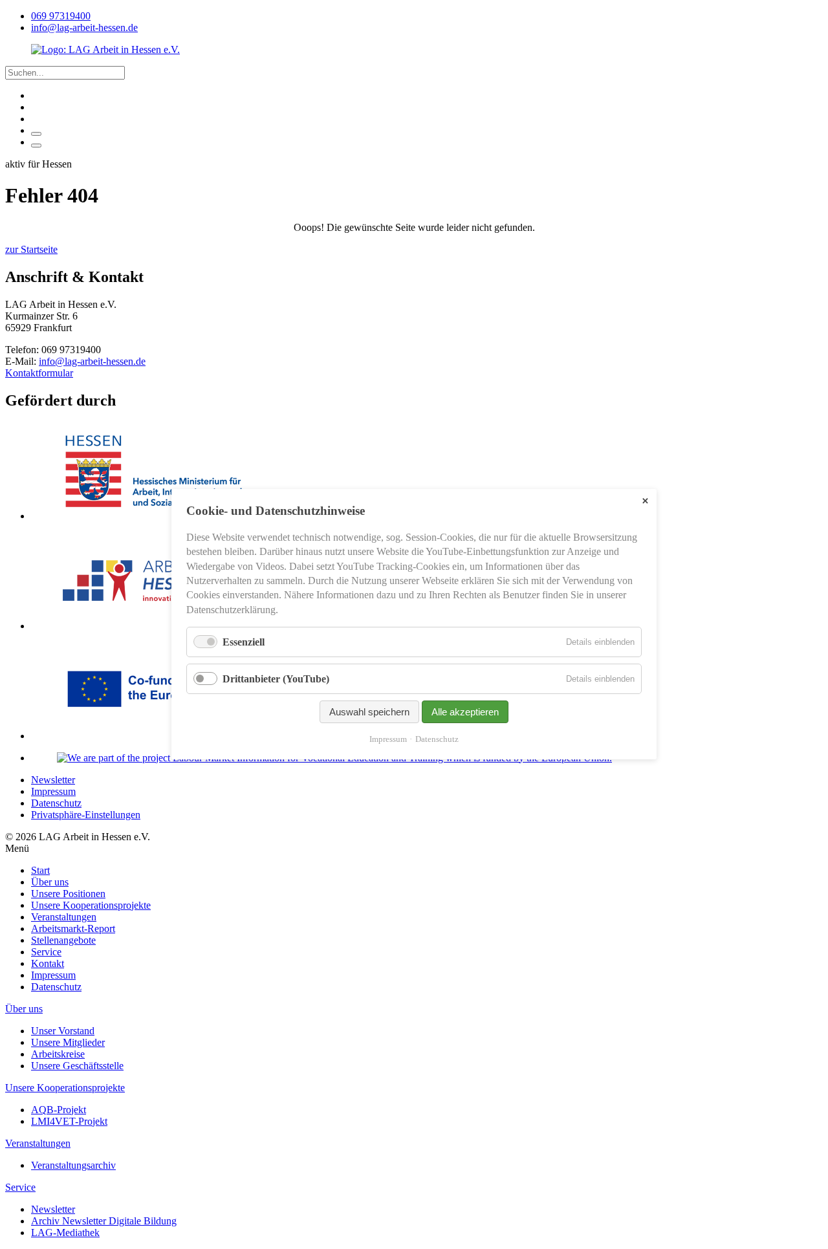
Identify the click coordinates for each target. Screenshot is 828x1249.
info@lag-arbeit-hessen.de (92, 361)
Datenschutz (437, 739)
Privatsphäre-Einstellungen (85, 814)
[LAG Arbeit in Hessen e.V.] (105, 49)
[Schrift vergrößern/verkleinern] (36, 134)
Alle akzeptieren (465, 712)
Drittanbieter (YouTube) (276, 679)
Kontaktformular (39, 372)
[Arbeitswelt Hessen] (154, 625)
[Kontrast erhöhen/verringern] (36, 145)
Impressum (388, 739)
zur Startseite (31, 249)
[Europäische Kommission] (154, 735)
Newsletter (53, 779)
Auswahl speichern (369, 712)
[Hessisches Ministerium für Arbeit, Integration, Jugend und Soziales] (154, 515)
